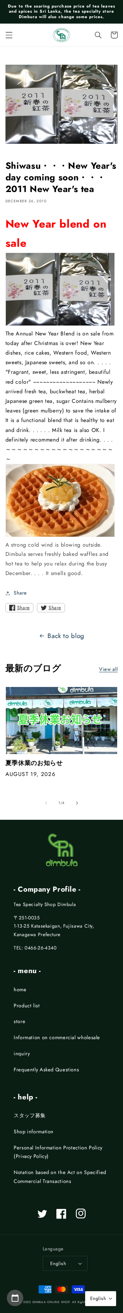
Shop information (34, 1131)
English (58, 1263)
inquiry (22, 1053)
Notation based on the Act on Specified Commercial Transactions (60, 1177)
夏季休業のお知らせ (34, 763)
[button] (9, 35)
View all (108, 669)
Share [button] (20, 593)
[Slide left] (46, 803)
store (19, 1021)
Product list (27, 1005)
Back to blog (65, 635)
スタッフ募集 (30, 1115)
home (20, 989)
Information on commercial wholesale (57, 1037)
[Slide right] (76, 803)
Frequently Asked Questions (46, 1069)
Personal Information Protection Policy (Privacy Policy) (58, 1152)
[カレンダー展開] (15, 1298)
